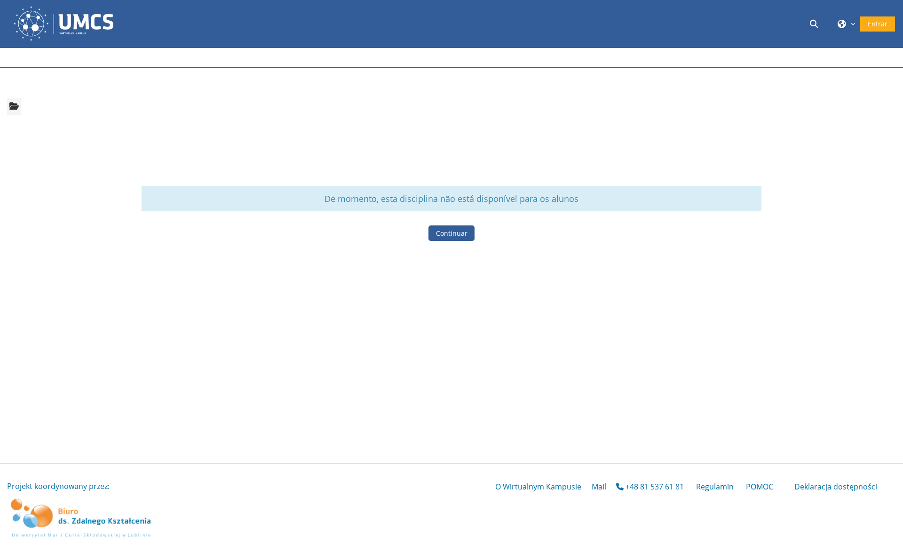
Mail (599, 486)
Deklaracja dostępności (835, 486)
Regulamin (715, 486)
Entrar (877, 23)
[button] (816, 24)
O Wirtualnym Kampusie (538, 486)
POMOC (759, 486)
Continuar (451, 233)
